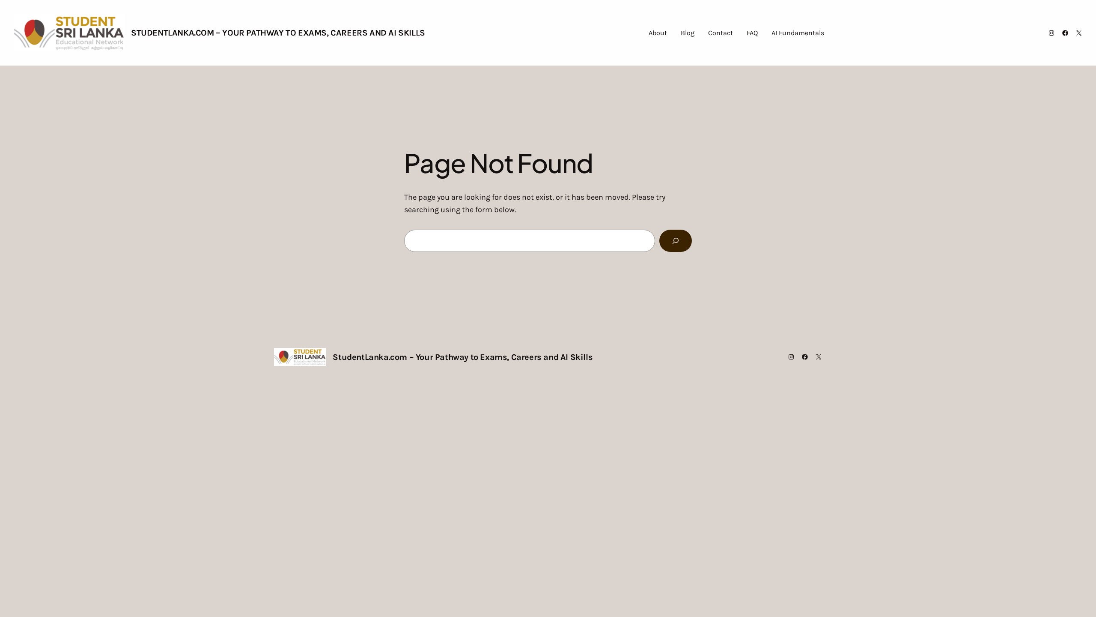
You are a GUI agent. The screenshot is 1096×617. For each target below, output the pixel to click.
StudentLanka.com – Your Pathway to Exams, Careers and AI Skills (278, 33)
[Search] (675, 241)
